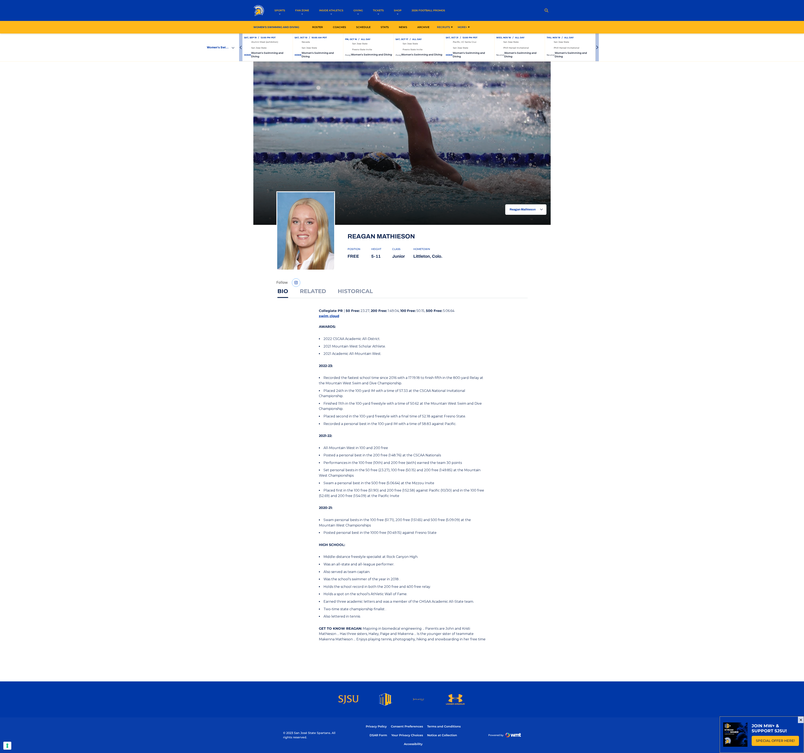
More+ (462, 27)
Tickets (378, 10)
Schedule (363, 27)
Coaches (339, 27)
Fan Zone (302, 10)
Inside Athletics (331, 10)
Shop (398, 10)
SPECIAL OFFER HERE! (777, 742)
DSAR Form (378, 735)
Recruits (443, 27)
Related (313, 291)
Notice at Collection (442, 735)
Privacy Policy (376, 726)
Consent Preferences (407, 726)
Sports (279, 10)
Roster (317, 27)
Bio (282, 291)
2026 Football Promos (428, 10)
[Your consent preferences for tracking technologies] (7, 746)
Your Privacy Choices (407, 735)
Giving (358, 10)
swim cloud (329, 316)
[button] (240, 47)
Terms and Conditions (444, 726)
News (403, 27)
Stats (385, 27)
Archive (423, 27)
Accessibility (413, 744)
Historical (355, 291)
